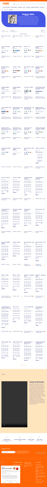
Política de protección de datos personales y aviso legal (40, 477)
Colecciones (42, 7)
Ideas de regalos (14, 7)
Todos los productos (6, 7)
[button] (2, 485)
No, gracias (4, 482)
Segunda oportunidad (35, 7)
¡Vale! (17, 482)
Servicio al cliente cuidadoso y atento (27, 463)
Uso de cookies (38, 479)
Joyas (24, 7)
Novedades (20, 7)
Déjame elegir (11, 482)
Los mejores (28, 7)
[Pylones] (5, 3)
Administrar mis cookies (40, 481)
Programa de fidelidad (40, 466)
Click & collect (38, 464)
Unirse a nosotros (39, 482)
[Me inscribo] (14, 452)
